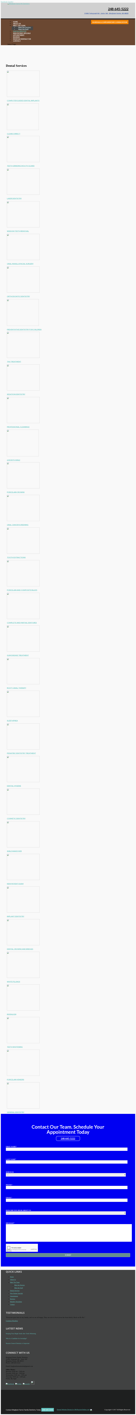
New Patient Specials (16, 1293)
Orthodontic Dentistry (18, 296)
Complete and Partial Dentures (22, 623)
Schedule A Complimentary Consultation (109, 22)
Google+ (10, 2)
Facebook (4, 2)
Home (12, 1277)
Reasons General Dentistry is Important (17, 1343)
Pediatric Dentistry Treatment (21, 753)
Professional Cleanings (18, 427)
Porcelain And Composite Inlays (22, 590)
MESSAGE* (10, 1223)
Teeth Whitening (15, 1047)
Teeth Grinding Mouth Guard (21, 166)
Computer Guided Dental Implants (23, 100)
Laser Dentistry (14, 198)
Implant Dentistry (15, 916)
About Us (13, 1279)
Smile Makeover (14, 851)
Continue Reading (12, 1321)
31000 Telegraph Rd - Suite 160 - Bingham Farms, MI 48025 (106, 13)
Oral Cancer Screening (17, 525)
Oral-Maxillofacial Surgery (20, 264)
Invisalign (11, 1014)
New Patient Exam (15, 884)
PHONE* (9, 1185)
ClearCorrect (13, 134)
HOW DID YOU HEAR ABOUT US (18, 1210)
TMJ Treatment (14, 362)
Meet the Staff (18, 1288)
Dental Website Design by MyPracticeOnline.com (73, 1409)
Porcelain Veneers (15, 1079)
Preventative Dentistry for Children (24, 329)
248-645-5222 (118, 9)
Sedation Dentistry (16, 394)
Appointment (14, 1296)
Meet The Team (15, 1282)
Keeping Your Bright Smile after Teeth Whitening (21, 1333)
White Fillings (13, 982)
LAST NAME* (11, 1159)
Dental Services (14, 1290)
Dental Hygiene (14, 786)
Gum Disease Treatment (18, 655)
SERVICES (10, 1172)
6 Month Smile (13, 460)
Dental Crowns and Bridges (20, 949)
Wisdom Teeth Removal (18, 231)
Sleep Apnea (12, 721)
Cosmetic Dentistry (16, 818)
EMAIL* (9, 1197)
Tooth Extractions (16, 557)
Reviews (12, 1299)
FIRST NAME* (11, 1146)
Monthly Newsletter (16, 1302)
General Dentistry (15, 1112)
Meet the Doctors (19, 1285)
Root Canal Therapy (16, 688)
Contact (12, 1304)
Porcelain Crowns (16, 492)
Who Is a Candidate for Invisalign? (16, 1338)
